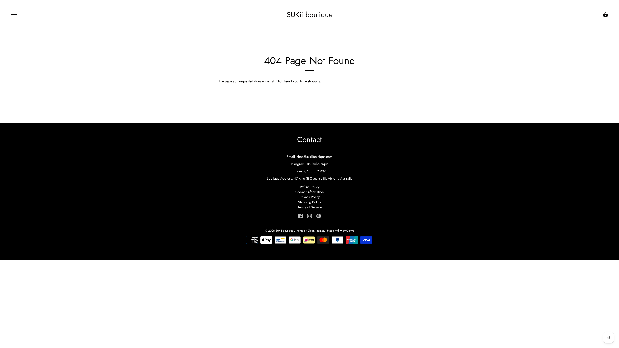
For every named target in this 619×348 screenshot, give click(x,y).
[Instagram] (309, 215)
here (287, 81)
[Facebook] (300, 215)
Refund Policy (309, 186)
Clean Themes (316, 230)
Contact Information (309, 191)
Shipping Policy (309, 202)
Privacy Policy (310, 197)
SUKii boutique (309, 15)
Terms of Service (310, 207)
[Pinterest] (318, 215)
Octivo (350, 230)
